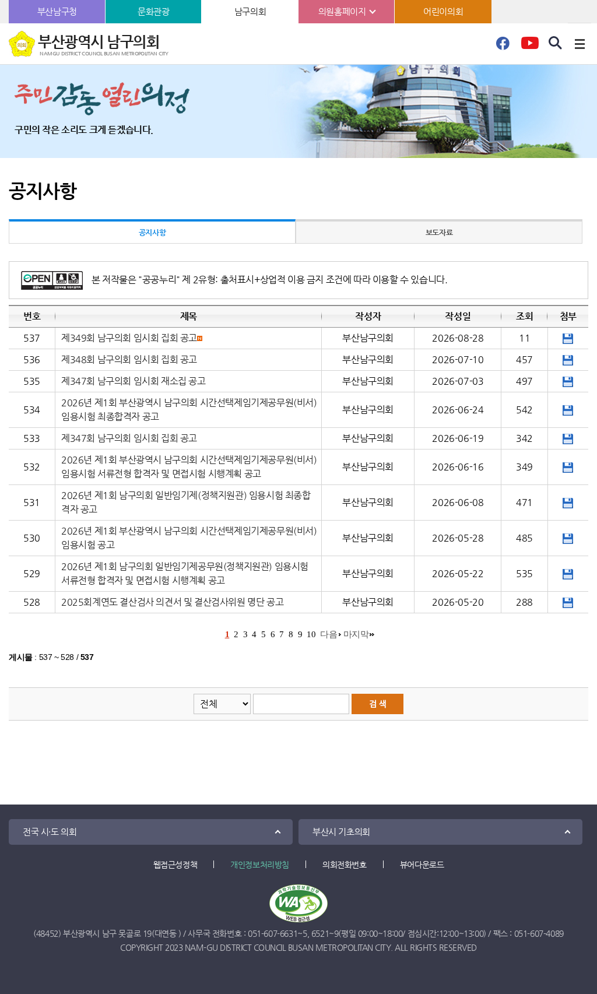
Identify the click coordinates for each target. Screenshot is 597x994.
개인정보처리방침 (259, 864)
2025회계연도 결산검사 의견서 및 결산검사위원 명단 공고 (172, 601)
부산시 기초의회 (341, 832)
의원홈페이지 (342, 11)
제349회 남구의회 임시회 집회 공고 (129, 337)
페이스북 (503, 46)
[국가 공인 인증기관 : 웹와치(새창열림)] (298, 903)
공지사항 (152, 232)
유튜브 (530, 46)
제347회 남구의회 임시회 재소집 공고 (133, 381)
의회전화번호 (344, 864)
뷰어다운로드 (422, 864)
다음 (328, 634)
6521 (320, 933)
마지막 (356, 634)
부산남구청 (57, 11)
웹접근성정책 (175, 864)
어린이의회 (443, 11)
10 (311, 634)
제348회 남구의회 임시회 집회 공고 (129, 359)
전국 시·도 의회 (49, 832)
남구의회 (250, 11)
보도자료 (439, 232)
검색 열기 (555, 43)
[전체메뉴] (579, 43)
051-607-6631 (272, 933)
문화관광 (153, 11)
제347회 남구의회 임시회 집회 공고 (129, 438)
